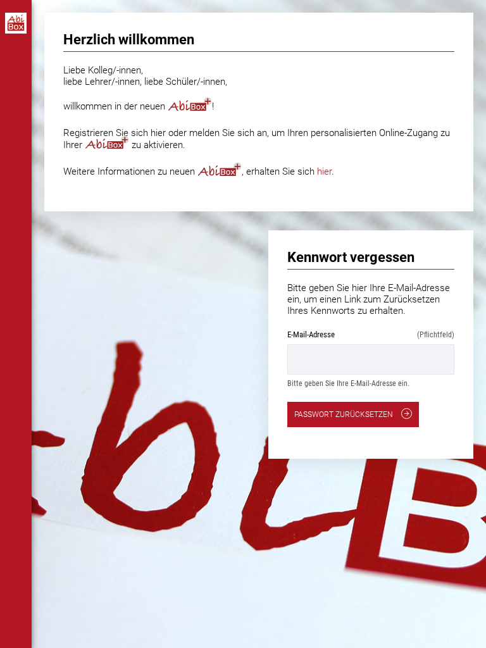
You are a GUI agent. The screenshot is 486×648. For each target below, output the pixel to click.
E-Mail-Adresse (370, 334)
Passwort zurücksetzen (344, 414)
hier (324, 171)
